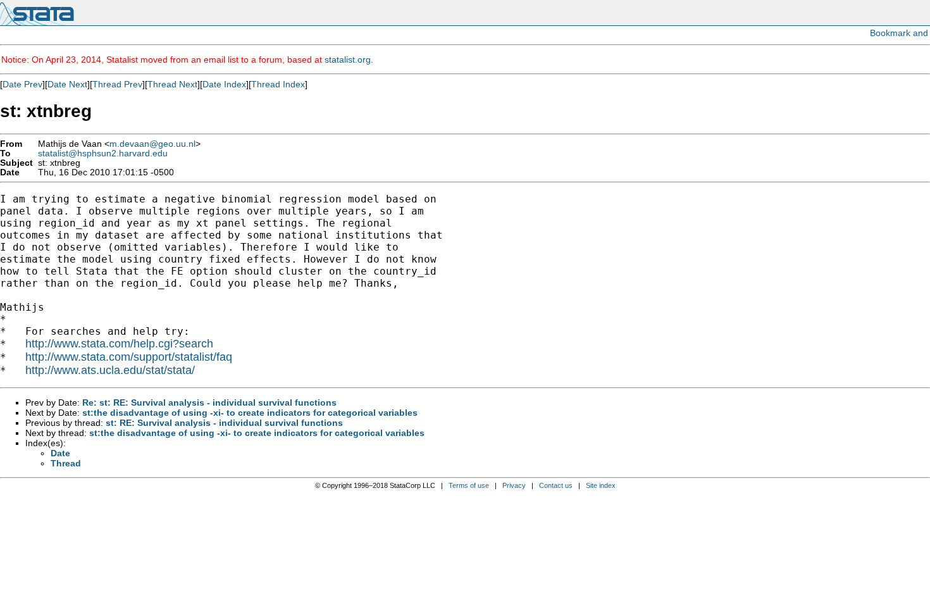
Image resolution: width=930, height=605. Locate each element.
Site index (601, 485)
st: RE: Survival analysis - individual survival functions (224, 423)
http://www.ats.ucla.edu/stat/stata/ (110, 370)
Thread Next (172, 84)
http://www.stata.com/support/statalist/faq (128, 357)
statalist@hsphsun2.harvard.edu (103, 153)
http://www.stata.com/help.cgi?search (119, 343)
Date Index (224, 84)
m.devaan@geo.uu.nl (152, 144)
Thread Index (278, 84)
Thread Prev (117, 84)
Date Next (67, 84)
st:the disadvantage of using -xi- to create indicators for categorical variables (250, 413)
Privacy (514, 485)
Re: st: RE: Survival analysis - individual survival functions (209, 402)
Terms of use (469, 485)
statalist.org (348, 59)
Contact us (556, 485)
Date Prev (22, 84)
